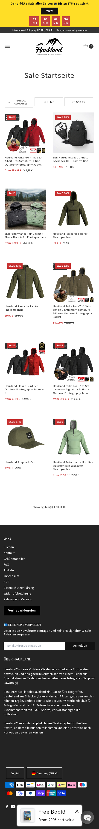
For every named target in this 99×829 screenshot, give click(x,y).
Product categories (20, 102)
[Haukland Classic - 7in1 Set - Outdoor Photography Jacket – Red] (25, 361)
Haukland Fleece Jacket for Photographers (21, 307)
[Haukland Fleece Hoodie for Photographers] (73, 209)
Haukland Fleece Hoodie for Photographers (70, 235)
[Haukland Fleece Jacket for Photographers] (25, 281)
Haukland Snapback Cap (20, 462)
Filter (50, 102)
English (15, 773)
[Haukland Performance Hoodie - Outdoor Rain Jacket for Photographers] (73, 437)
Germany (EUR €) (47, 773)
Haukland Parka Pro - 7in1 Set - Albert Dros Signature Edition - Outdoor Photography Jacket (23, 160)
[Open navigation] (7, 46)
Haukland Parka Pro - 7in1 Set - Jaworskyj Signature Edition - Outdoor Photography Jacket (71, 389)
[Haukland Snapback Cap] (25, 437)
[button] (87, 817)
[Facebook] (7, 807)
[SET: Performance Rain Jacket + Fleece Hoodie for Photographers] (25, 209)
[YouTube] (13, 807)
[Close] (77, 812)
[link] (49, 815)
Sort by (80, 102)
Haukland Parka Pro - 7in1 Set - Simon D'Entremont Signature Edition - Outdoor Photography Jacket (72, 311)
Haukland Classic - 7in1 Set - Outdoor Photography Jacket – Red (24, 389)
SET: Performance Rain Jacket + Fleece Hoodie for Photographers (25, 235)
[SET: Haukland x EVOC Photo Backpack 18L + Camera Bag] (73, 132)
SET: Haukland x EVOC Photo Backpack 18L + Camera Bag (70, 159)
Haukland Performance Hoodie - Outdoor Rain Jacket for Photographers (73, 465)
